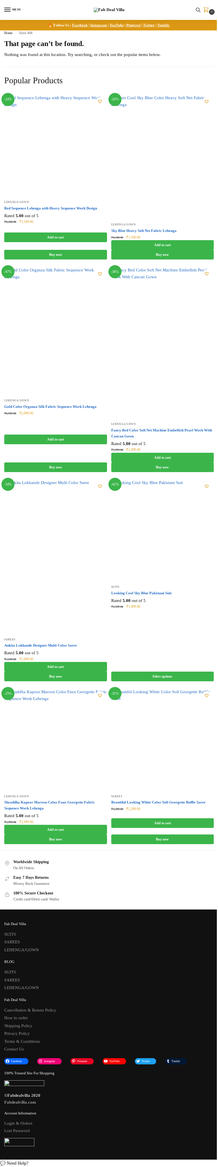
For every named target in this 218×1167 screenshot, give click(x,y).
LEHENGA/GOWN (16, 202)
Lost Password (17, 1130)
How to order (16, 1018)
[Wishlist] (100, 101)
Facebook (80, 25)
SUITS (115, 586)
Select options (162, 676)
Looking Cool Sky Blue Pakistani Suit (141, 593)
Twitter (149, 25)
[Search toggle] (198, 10)
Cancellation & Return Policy (30, 1010)
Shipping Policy (18, 1025)
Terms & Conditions (22, 1041)
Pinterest (133, 25)
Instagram (98, 25)
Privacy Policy (17, 1033)
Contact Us (14, 1049)
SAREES (9, 639)
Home (8, 33)
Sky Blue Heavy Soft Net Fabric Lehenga (144, 231)
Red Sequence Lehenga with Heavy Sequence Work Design (50, 208)
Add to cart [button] (55, 237)
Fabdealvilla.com (20, 1102)
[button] (109, 1163)
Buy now (55, 255)
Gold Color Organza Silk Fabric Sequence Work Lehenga (50, 406)
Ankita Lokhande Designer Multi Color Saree (40, 645)
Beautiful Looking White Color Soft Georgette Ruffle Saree (158, 802)
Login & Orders (18, 1123)
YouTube (117, 25)
